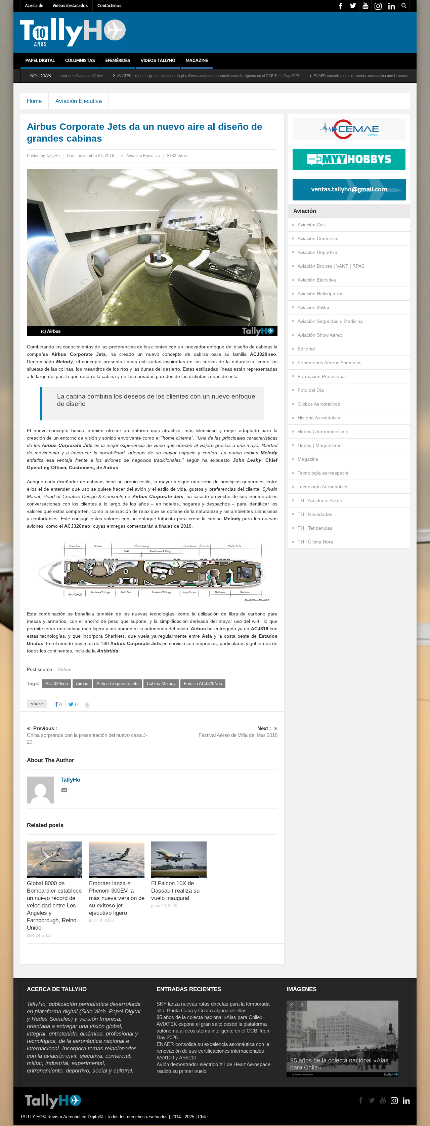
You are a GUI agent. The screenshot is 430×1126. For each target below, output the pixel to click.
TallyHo (53, 155)
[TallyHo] (73, 32)
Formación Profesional (322, 376)
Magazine (197, 60)
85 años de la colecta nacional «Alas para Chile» (209, 1017)
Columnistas (80, 60)
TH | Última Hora (315, 542)
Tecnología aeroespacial (323, 473)
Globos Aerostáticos (319, 404)
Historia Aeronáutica (319, 417)
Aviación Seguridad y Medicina (330, 321)
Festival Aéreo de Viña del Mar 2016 (238, 731)
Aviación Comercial (318, 238)
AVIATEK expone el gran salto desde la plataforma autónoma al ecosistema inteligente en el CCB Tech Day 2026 (165, 76)
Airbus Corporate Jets (117, 683)
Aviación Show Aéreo (320, 335)
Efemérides (117, 60)
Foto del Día (311, 390)
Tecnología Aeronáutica (322, 486)
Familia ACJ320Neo (203, 683)
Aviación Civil (312, 224)
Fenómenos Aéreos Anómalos (329, 362)
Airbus (82, 683)
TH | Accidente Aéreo (320, 500)
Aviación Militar (314, 307)
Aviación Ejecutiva (78, 101)
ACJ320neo (56, 683)
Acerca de (34, 5)
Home (34, 101)
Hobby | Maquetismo (320, 445)
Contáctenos (109, 5)
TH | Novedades (315, 514)
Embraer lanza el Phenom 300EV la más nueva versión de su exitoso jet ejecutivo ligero (116, 898)
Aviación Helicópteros (320, 293)
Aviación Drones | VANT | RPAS (331, 266)
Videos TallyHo (158, 60)
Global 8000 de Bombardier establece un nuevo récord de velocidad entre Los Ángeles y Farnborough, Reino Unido (54, 905)
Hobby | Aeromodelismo (323, 431)
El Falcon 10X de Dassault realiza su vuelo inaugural (175, 890)
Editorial (306, 348)
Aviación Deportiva (317, 252)
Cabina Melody (161, 683)
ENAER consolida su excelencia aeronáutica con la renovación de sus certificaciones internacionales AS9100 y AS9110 (213, 1050)
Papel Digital (40, 60)
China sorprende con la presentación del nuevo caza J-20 (87, 735)
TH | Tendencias (315, 528)
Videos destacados (70, 5)
